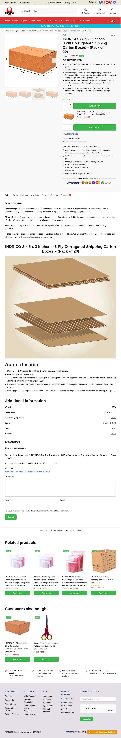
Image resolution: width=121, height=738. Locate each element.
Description (34, 195)
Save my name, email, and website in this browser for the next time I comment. (38, 511)
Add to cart (94, 106)
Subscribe (86, 719)
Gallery (8, 195)
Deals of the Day (67, 712)
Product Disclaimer (20, 195)
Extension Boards (68, 699)
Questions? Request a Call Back (102, 732)
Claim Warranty (30, 705)
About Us (8, 696)
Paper (113, 434)
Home (7, 31)
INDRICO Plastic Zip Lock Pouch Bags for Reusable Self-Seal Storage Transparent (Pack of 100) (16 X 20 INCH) (74, 581)
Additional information (50, 195)
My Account (85, 13)
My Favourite (48, 706)
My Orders (47, 699)
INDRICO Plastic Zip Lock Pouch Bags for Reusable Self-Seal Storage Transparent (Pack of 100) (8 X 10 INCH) (46, 581)
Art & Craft (65, 709)
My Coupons (47, 703)
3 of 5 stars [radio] (27, 472)
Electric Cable (66, 703)
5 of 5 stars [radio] (45, 472)
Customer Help (100, 13)
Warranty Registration (28, 700)
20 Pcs (113, 418)
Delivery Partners (11, 714)
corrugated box (75, 530)
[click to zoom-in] (31, 60)
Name (8, 500)
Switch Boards (67, 706)
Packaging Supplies (19, 31)
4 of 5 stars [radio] (36, 472)
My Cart (113, 13)
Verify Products (30, 696)
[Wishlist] (26, 552)
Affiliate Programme (28, 709)
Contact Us (9, 700)
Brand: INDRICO (109, 423)
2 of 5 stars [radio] (18, 472)
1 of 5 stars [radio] (9, 472)
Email (63, 500)
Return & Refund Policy (11, 709)
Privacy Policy (10, 704)
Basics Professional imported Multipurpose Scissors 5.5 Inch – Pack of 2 (46, 646)
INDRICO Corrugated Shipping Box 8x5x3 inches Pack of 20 (102, 580)
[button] (71, 104)
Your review (10, 477)
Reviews (64, 195)
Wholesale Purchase (47, 710)
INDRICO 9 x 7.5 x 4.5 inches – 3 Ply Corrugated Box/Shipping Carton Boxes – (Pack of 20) (17, 647)
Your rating (9, 468)
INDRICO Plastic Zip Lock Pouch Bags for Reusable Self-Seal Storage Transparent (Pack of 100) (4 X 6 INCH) (17, 581)
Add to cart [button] (17, 593)
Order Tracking (29, 714)
